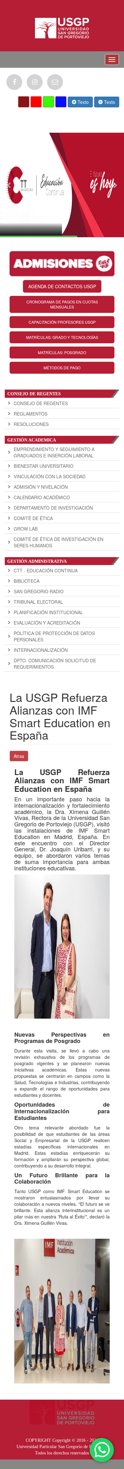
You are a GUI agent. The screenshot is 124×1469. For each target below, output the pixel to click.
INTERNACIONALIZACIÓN (41, 650)
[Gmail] (55, 82)
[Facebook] (14, 82)
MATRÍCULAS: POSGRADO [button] (62, 352)
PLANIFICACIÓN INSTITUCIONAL (48, 612)
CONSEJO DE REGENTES (41, 403)
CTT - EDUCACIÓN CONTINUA (46, 570)
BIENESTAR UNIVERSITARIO (43, 466)
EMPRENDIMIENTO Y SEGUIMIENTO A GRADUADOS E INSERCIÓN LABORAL (54, 452)
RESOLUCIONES (31, 424)
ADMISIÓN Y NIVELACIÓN (41, 487)
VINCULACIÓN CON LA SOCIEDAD (50, 476)
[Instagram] (35, 82)
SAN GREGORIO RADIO (39, 591)
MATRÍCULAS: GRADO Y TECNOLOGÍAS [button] (62, 337)
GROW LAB (26, 528)
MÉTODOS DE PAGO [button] (62, 367)
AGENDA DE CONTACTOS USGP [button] (62, 286)
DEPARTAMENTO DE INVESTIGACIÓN (53, 508)
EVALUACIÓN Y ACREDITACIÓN (47, 623)
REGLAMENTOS (30, 413)
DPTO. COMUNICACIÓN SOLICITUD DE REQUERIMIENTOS (55, 663)
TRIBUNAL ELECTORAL (38, 602)
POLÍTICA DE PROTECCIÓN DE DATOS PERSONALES (54, 636)
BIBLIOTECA (26, 581)
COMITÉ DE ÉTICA (33, 518)
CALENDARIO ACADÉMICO (42, 497)
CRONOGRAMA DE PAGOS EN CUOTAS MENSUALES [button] (62, 304)
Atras (19, 756)
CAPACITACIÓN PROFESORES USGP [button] (62, 322)
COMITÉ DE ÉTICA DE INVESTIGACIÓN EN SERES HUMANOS (58, 542)
